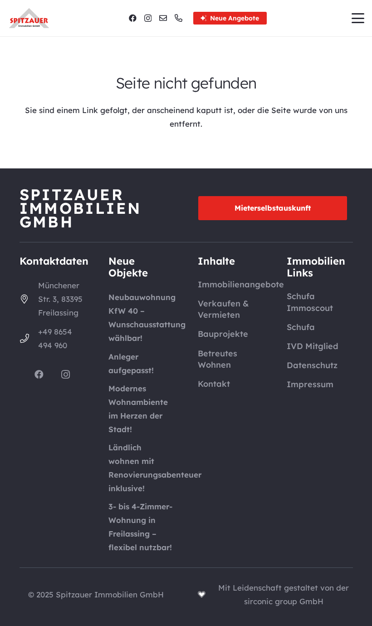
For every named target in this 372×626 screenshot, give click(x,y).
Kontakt (214, 384)
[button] (357, 18)
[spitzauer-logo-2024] (29, 18)
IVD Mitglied (312, 346)
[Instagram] (148, 18)
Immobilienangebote (241, 284)
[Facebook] (133, 18)
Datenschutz (312, 365)
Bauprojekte (223, 334)
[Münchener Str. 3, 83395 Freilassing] (29, 299)
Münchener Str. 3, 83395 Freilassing (60, 299)
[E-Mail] (163, 18)
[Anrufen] (178, 18)
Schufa (301, 327)
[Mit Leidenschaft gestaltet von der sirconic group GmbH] (206, 594)
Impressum (310, 384)
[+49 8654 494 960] (29, 338)
